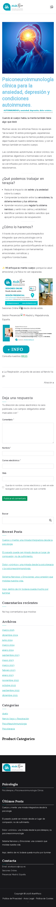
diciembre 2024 (10, 635)
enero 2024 (8, 650)
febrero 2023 (8, 670)
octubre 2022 (9, 685)
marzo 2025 (8, 630)
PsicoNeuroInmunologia (14, 723)
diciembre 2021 (10, 695)
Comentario (8, 420)
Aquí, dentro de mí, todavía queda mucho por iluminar (25, 591)
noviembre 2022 (10, 680)
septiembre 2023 (10, 655)
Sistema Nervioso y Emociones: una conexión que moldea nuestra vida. (27, 579)
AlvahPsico (36, 894)
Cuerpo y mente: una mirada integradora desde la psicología (27, 542)
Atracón (48, 382)
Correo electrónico (11, 460)
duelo (5, 713)
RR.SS (24, 356)
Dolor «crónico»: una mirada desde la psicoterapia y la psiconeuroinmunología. (28, 566)
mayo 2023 (8, 660)
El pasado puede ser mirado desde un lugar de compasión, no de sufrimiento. (26, 554)
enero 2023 (8, 675)
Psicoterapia (8, 728)
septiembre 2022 (10, 690)
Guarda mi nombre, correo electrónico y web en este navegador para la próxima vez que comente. (29, 487)
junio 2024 (7, 640)
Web (4, 473)
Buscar (5, 514)
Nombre (6, 448)
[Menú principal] (51, 7)
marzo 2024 (8, 645)
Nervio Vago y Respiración (15, 718)
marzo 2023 (8, 665)
